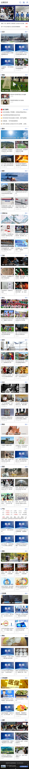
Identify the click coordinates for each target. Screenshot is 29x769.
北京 (3, 32)
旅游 (3, 340)
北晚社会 (4, 213)
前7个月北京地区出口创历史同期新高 (10, 26)
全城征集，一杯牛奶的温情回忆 (10, 121)
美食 (3, 635)
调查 (3, 551)
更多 (26, 31)
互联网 (4, 593)
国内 (3, 128)
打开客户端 (23, 766)
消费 (3, 720)
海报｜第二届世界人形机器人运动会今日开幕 (12, 23)
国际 (3, 171)
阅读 (3, 424)
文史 (3, 382)
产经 (3, 509)
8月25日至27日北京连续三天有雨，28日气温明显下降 (16, 118)
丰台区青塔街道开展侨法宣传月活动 (11, 115)
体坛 (3, 297)
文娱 (3, 255)
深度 (3, 466)
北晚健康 (4, 678)
